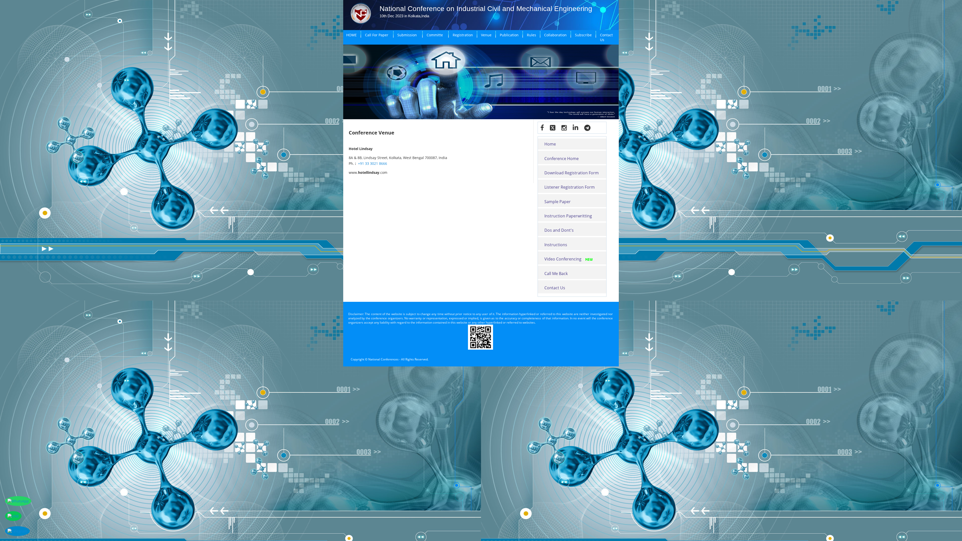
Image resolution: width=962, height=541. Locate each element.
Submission (407, 35)
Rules (531, 35)
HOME (351, 35)
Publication (509, 35)
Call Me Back (556, 273)
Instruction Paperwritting (568, 216)
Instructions (555, 244)
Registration (463, 35)
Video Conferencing (562, 259)
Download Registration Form (571, 173)
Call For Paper (376, 35)
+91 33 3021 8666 (372, 163)
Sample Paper (557, 201)
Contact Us (606, 37)
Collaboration (555, 35)
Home (550, 144)
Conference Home (561, 158)
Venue (486, 35)
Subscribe (583, 35)
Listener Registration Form (569, 187)
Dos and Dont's (559, 230)
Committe (435, 35)
